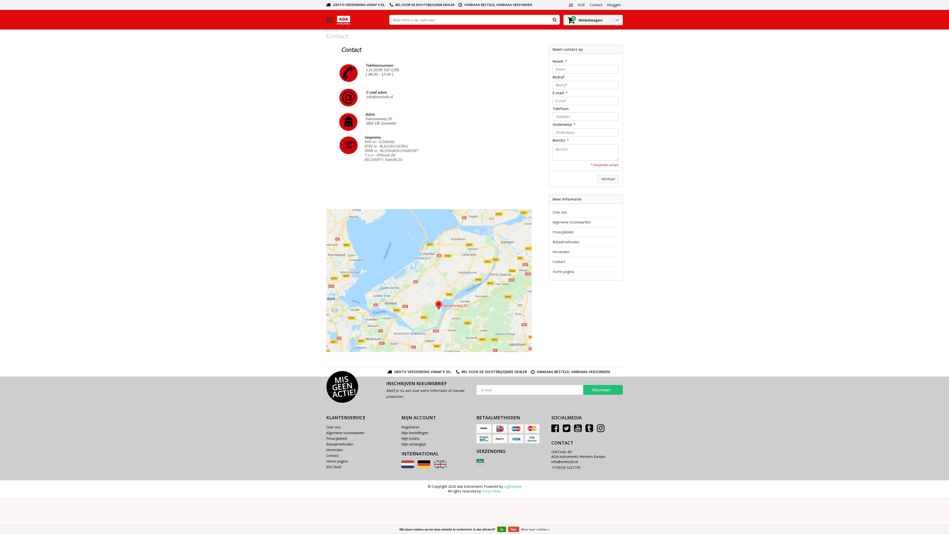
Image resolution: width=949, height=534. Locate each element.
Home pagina (563, 271)
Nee (514, 529)
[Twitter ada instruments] (566, 430)
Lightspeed (512, 486)
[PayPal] (500, 438)
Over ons (560, 212)
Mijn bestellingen (414, 432)
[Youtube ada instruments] (578, 430)
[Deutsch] (424, 467)
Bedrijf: (559, 77)
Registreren (410, 427)
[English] (440, 467)
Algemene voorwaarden (572, 222)
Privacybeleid (563, 232)
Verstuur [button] (608, 179)
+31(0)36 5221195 (566, 467)
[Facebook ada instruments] (555, 430)
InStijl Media (491, 491)
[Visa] (516, 438)
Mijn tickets (410, 438)
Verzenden (561, 251)
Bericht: (561, 140)
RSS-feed (333, 467)
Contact (559, 261)
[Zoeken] (554, 19)
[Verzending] (480, 462)
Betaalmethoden (566, 242)
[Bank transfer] (483, 428)
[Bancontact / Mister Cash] (483, 438)
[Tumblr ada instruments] (589, 430)
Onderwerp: (564, 124)
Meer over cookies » (535, 529)
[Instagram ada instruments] (600, 430)
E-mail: (560, 92)
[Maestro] (516, 428)
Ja (501, 529)
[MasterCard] (532, 428)
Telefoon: (561, 108)
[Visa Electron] (532, 438)
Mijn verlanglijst (413, 444)
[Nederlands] (571, 4)
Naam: (560, 61)
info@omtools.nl (564, 461)
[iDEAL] (500, 428)
